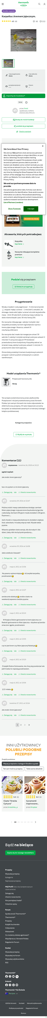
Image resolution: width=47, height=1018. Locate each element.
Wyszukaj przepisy (12, 874)
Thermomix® (10, 917)
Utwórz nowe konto (13, 897)
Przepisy (8, 870)
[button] (2, 4)
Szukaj (7, 948)
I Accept (30, 209)
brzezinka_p (13, 807)
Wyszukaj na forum (12, 955)
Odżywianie (10, 928)
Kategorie (9, 877)
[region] (23, 179)
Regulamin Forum (12, 942)
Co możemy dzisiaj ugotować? (17, 935)
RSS (6, 963)
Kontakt (21, 1003)
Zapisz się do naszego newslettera (20, 853)
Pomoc (23, 1013)
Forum (7, 910)
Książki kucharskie (12, 924)
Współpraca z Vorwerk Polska (16, 939)
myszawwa (12, 465)
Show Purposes (14, 209)
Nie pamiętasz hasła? (13, 900)
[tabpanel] (23, 800)
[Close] (42, 146)
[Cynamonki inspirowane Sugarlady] (34, 785)
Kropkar (34, 807)
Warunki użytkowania (34, 1003)
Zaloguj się (9, 893)
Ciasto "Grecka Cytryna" (10, 802)
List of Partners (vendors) (13, 202)
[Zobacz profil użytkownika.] (15, 110)
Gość (26, 108)
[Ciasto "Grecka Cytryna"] (12, 785)
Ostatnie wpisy (11, 904)
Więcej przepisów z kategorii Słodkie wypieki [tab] (20, 764)
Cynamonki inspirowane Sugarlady (31, 802)
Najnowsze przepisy (13, 881)
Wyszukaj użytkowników (14, 959)
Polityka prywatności (16, 1008)
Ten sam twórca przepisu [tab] (13, 769)
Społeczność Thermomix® (15, 914)
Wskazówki (9, 931)
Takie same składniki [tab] (34, 769)
